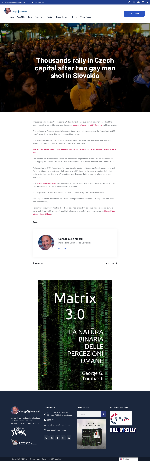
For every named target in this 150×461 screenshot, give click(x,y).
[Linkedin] (147, 2)
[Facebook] (129, 2)
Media (49, 17)
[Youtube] (138, 2)
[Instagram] (143, 2)
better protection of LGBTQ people (87, 125)
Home (11, 17)
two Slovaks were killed (46, 183)
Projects (38, 17)
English (125, 459)
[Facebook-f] (46, 437)
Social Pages (85, 17)
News (30, 17)
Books (75, 17)
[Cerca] (103, 414)
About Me (21, 17)
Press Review (62, 17)
